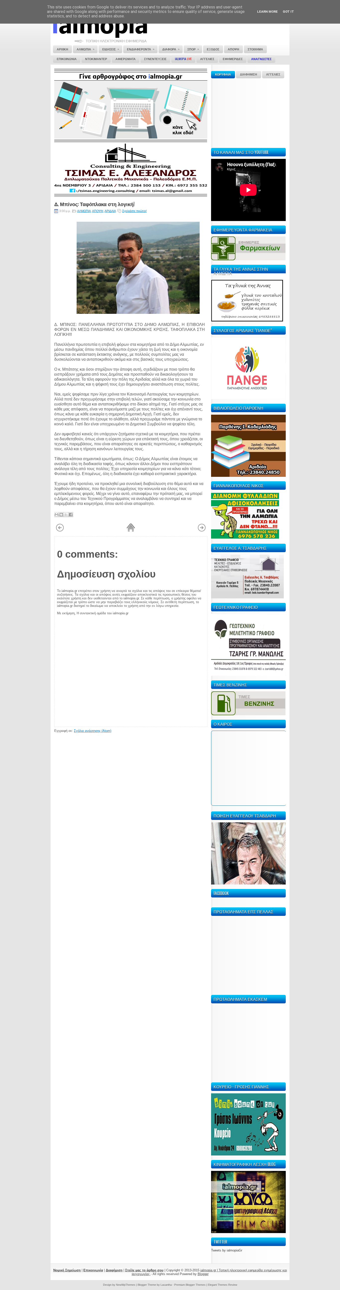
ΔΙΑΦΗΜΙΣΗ (248, 74)
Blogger (203, 1274)
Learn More (267, 11)
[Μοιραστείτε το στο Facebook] (70, 514)
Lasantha (166, 1284)
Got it (288, 11)
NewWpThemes (125, 1284)
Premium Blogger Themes (190, 1284)
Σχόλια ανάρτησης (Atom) (92, 731)
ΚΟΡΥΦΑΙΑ (223, 74)
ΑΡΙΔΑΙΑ (110, 211)
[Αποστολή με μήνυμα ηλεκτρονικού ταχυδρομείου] (56, 514)
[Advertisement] (248, 112)
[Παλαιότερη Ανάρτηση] (202, 530)
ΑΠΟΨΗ (97, 211)
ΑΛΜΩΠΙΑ (84, 211)
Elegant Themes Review (222, 1284)
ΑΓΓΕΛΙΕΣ (273, 74)
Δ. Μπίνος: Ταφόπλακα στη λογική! (94, 203)
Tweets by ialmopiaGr (226, 1250)
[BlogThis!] (61, 514)
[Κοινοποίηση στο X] (65, 514)
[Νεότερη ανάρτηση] (60, 530)
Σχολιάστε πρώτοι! (134, 211)
